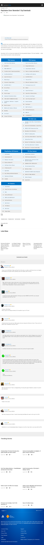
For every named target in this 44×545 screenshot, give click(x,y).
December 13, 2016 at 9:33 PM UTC (9, 411)
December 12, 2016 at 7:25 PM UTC (10, 371)
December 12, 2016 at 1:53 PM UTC (10, 279)
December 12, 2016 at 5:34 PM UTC (9, 384)
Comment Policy (4, 529)
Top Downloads (17, 219)
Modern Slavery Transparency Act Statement (30, 539)
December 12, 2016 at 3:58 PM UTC (10, 332)
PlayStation (7, 5)
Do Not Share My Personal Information (9, 541)
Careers (22, 535)
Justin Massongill (8, 37)
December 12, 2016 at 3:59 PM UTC (10, 345)
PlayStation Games (4, 219)
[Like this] (9, 454)
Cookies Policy (24, 533)
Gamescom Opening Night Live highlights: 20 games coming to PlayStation (32, 451)
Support (22, 529)
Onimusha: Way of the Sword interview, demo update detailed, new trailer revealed (10, 451)
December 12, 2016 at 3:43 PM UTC (9, 320)
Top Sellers (23, 219)
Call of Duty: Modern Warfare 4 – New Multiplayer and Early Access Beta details (11, 469)
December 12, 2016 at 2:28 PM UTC (10, 292)
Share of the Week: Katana (28, 503)
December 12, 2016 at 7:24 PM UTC (10, 356)
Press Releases (4, 535)
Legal (2, 537)
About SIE (3, 531)
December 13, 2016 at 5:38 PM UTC (9, 398)
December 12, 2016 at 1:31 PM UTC (9, 306)
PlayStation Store (11, 219)
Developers (3, 539)
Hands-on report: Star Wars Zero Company (9, 485)
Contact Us (23, 537)
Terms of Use (23, 531)
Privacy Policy (4, 533)
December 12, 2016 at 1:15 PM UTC (9, 267)
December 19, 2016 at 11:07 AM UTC (9, 423)
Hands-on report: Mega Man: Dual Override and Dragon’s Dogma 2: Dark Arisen (32, 486)
